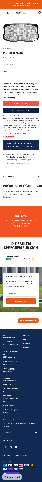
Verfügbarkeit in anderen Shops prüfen (18, 163)
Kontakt (26, 348)
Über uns (26, 343)
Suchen (26, 339)
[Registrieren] (36, 432)
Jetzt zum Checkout (21, 110)
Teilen (5, 168)
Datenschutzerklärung (10, 390)
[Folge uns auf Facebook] (5, 447)
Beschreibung (9, 176)
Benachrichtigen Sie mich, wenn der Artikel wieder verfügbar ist (20, 144)
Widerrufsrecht (8, 405)
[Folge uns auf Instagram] (10, 447)
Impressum (7, 384)
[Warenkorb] (38, 13)
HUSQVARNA (8, 48)
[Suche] (8, 13)
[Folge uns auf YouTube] (16, 447)
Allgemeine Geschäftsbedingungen (10, 398)
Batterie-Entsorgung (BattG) (10, 411)
